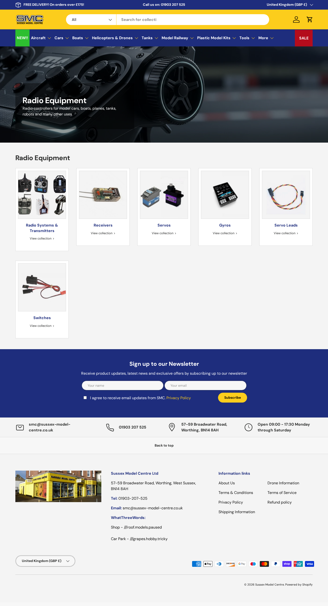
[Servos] (164, 195)
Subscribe (232, 397)
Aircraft (38, 37)
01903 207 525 (173, 4)
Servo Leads (286, 225)
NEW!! (22, 37)
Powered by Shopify (299, 585)
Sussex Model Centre (269, 585)
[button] (309, 19)
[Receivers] (103, 195)
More (263, 37)
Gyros (225, 225)
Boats (77, 37)
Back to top (164, 445)
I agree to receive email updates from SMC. (140, 397)
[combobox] (167, 19)
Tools (244, 37)
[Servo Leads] (286, 195)
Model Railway (175, 37)
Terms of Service (282, 492)
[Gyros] (225, 195)
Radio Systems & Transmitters (42, 228)
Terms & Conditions (236, 492)
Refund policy (279, 502)
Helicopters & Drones (112, 37)
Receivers (103, 225)
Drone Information (283, 483)
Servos (164, 225)
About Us (227, 483)
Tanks (147, 37)
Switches (42, 317)
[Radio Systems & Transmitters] (42, 195)
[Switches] (42, 287)
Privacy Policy (178, 397)
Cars (59, 37)
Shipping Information (237, 511)
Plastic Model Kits (214, 37)
